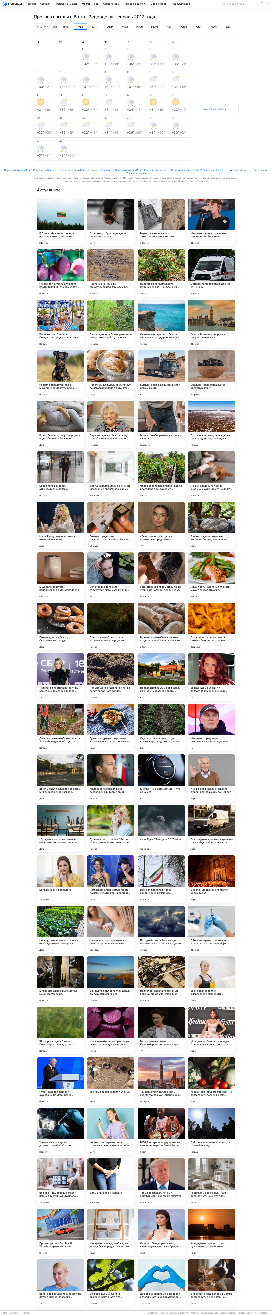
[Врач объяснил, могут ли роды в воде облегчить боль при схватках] (60, 424)
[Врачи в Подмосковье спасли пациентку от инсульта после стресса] (60, 1182)
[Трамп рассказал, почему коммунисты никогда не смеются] (161, 1182)
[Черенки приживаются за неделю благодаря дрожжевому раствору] (161, 475)
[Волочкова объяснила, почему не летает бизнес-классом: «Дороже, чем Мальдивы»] (60, 1283)
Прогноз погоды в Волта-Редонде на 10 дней (197, 170)
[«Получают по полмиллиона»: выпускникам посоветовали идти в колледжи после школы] (60, 828)
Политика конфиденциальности (174, 1313)
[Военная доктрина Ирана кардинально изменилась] (161, 879)
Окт (199, 26)
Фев (80, 26)
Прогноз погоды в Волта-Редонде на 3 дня (29, 170)
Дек (228, 26)
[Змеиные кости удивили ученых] (110, 1081)
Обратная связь (228, 1313)
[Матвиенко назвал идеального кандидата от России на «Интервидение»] (211, 222)
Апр (110, 26)
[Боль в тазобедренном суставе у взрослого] (161, 424)
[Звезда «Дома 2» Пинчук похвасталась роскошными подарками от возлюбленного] (211, 677)
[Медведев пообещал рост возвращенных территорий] (110, 778)
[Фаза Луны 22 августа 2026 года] (161, 828)
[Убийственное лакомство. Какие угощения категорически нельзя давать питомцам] (161, 576)
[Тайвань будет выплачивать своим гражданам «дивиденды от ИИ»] (161, 1081)
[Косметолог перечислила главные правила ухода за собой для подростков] (110, 1131)
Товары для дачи (136, 173)
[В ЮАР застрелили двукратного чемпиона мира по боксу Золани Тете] (161, 1131)
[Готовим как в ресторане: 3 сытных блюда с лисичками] (211, 626)
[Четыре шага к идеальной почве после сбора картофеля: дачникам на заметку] (110, 677)
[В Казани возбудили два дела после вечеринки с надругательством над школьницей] (110, 222)
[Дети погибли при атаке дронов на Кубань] (211, 273)
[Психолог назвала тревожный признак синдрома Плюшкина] (161, 980)
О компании (15, 1313)
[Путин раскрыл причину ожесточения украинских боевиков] (60, 1081)
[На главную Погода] (14, 4)
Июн (139, 26)
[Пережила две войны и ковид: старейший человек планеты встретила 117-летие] (110, 424)
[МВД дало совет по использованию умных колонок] (60, 576)
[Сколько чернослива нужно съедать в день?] (211, 374)
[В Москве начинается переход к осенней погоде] (211, 1131)
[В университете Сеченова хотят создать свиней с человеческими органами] (161, 626)
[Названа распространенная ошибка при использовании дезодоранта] (110, 929)
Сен (184, 26)
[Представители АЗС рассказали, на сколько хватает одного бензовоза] (161, 677)
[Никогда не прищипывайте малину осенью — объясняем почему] (161, 273)
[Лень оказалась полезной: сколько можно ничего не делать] (211, 475)
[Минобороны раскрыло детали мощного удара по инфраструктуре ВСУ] (60, 980)
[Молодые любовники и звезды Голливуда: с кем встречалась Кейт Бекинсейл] (211, 1030)
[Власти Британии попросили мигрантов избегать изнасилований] (211, 323)
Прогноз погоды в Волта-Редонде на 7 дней (140, 170)
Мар (95, 26)
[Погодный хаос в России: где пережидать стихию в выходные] (161, 929)
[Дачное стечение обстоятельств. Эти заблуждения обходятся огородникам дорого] (60, 727)
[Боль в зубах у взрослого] (60, 879)
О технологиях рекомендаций (204, 1313)
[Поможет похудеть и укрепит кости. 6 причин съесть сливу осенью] (60, 273)
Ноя (214, 26)
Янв (65, 26)
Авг (169, 26)
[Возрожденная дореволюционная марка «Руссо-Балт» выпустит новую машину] (211, 828)
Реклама (27, 1313)
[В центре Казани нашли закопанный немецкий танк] (161, 222)
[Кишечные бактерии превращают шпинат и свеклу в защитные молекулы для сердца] (110, 1030)
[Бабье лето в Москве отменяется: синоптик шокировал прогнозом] (60, 475)
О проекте (152, 1313)
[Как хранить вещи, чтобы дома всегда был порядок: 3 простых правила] (110, 1232)
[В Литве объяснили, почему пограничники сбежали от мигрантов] (60, 222)
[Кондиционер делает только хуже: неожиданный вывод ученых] (211, 1232)
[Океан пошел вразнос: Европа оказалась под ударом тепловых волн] (161, 323)
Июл (154, 26)
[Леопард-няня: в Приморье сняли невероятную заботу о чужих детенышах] (110, 323)
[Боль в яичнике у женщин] (110, 1182)
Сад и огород (260, 170)
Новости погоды (238, 170)
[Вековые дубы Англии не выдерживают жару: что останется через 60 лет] (110, 1283)
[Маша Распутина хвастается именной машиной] (60, 525)
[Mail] (5, 4)
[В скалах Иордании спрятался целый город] (211, 879)
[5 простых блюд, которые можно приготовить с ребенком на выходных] (211, 1283)
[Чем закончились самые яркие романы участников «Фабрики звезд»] (110, 879)
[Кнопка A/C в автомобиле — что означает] (161, 778)
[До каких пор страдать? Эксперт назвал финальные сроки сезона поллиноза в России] (110, 828)
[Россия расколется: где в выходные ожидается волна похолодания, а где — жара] (60, 374)
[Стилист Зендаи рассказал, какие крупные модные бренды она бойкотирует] (161, 1232)
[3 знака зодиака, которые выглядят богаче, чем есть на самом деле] (211, 525)
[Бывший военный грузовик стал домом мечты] (161, 374)
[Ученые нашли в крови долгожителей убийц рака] (60, 1131)
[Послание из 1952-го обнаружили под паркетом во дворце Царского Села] (110, 273)
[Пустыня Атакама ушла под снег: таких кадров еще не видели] (211, 424)
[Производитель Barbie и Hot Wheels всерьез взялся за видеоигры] (60, 1232)
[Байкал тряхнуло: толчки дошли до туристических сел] (110, 980)
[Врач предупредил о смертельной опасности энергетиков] (211, 980)
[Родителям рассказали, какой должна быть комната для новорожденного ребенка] (211, 1182)
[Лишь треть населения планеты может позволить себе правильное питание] (211, 576)
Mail (5, 1313)
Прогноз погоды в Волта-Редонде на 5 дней (84, 170)
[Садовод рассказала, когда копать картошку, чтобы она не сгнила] (161, 727)
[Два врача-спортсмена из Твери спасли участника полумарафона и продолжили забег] (161, 1283)
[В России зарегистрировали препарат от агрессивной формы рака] (211, 929)
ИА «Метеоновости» (260, 1313)
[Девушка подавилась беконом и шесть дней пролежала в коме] (110, 475)
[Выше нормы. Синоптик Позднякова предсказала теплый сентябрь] (60, 323)
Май (125, 26)
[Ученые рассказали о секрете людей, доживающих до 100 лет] (211, 778)
